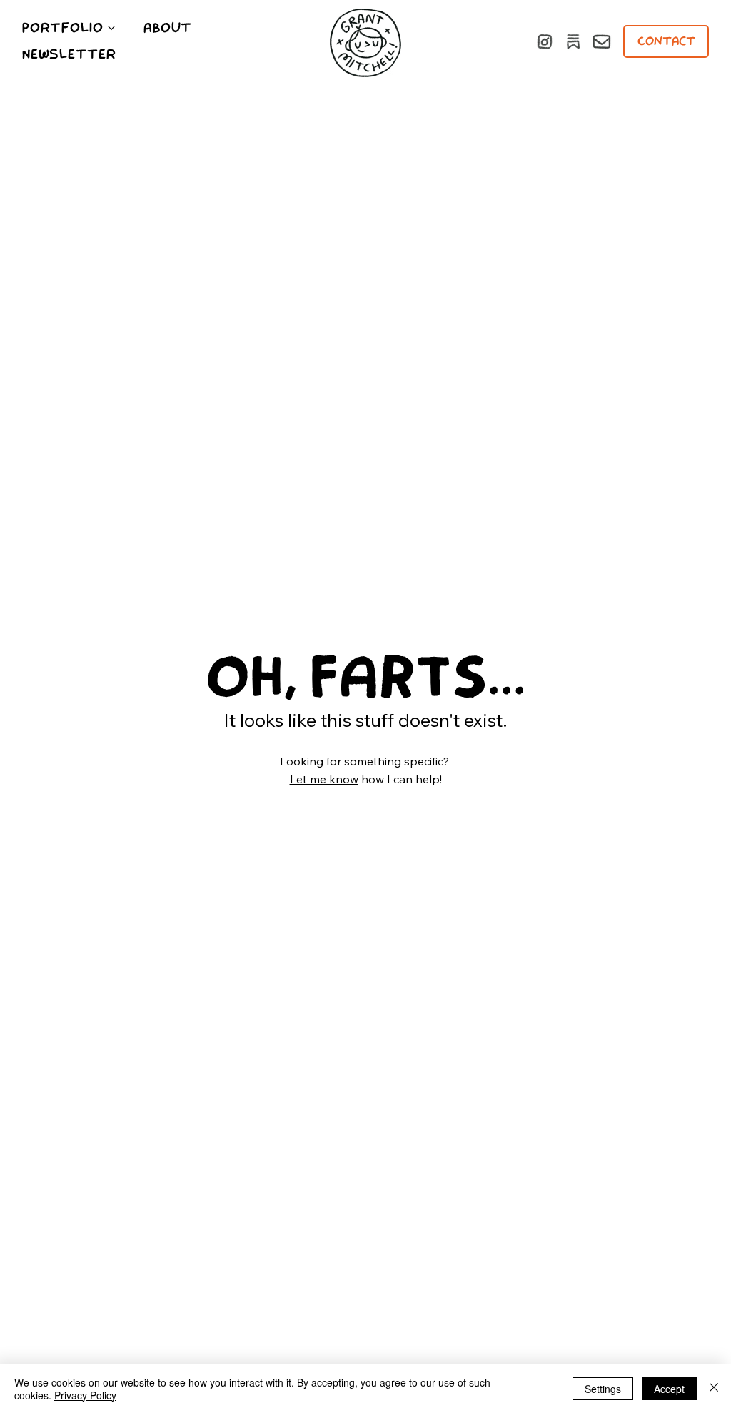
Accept (669, 1389)
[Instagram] (545, 41)
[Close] (713, 1389)
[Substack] (573, 41)
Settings (603, 1389)
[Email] (602, 41)
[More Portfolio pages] (111, 27)
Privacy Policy (85, 1395)
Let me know (324, 779)
